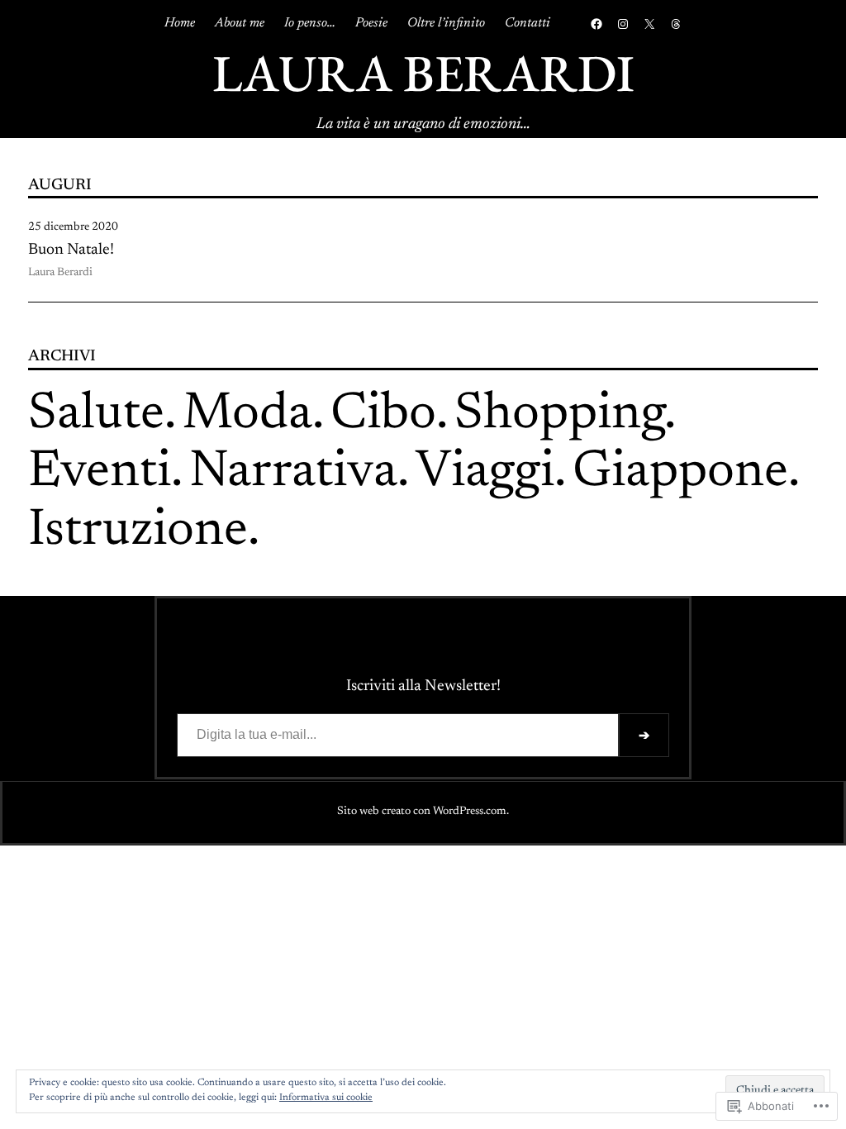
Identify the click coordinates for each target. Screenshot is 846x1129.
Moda (247, 415)
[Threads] (675, 24)
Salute (96, 415)
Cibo (383, 415)
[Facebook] (596, 24)
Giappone (680, 473)
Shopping (559, 415)
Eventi (99, 473)
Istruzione (138, 532)
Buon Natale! (71, 250)
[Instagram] (623, 24)
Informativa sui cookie (326, 1098)
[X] (649, 24)
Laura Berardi (423, 73)
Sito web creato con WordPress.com (421, 811)
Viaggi (485, 473)
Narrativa (293, 473)
